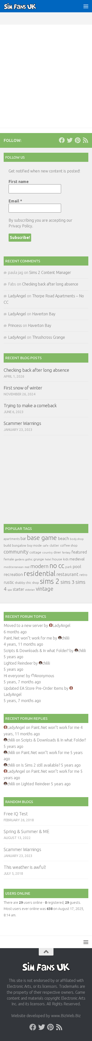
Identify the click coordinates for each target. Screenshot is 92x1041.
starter (18, 589)
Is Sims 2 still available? (40, 765)
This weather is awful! (25, 867)
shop (35, 582)
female (9, 559)
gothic (28, 559)
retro (83, 575)
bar (23, 538)
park (68, 567)
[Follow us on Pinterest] (77, 140)
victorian (30, 589)
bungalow (19, 545)
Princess (15, 325)
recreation (13, 574)
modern (39, 566)
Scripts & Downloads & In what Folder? (36, 650)
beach (63, 538)
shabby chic (23, 582)
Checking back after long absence (50, 284)
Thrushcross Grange (48, 337)
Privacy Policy (20, 226)
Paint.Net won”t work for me (28, 638)
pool (77, 566)
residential (39, 573)
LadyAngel (17, 296)
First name (19, 181)
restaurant (67, 574)
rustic (9, 582)
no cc (57, 565)
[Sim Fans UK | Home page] (25, 6)
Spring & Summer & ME (26, 831)
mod (27, 567)
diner (57, 552)
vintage (44, 589)
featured (79, 552)
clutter (54, 545)
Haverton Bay (43, 314)
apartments (12, 538)
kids (65, 559)
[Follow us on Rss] (85, 140)
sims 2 (50, 581)
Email (15, 201)
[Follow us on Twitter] (70, 140)
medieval (77, 559)
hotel (48, 559)
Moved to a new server (23, 625)
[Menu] (86, 6)
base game (42, 537)
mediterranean (14, 567)
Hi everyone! (14, 675)
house (57, 559)
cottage (35, 552)
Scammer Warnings (22, 423)
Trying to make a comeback (30, 405)
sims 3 (68, 582)
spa (10, 589)
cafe (46, 545)
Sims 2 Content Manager (50, 272)
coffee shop (69, 545)
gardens (19, 559)
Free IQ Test (16, 813)
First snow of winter (23, 387)
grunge (38, 559)
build (7, 545)
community (16, 551)
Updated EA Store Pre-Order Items (33, 688)
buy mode (34, 545)
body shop (77, 538)
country (47, 552)
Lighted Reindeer (18, 663)
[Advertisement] (46, 73)
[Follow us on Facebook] (62, 140)
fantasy (66, 552)
